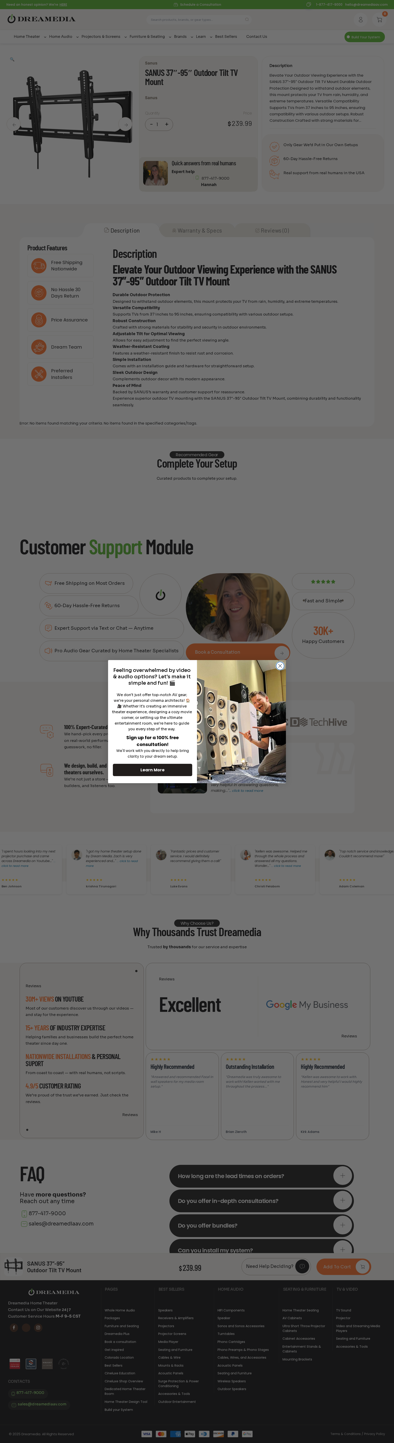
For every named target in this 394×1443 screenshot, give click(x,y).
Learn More (152, 770)
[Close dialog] (280, 666)
